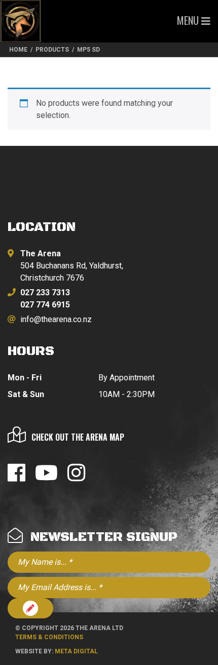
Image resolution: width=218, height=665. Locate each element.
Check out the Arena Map (77, 437)
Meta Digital (76, 651)
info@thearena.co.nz (56, 319)
